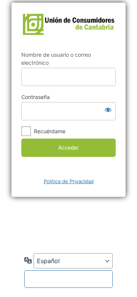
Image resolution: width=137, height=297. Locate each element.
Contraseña (35, 97)
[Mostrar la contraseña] (108, 109)
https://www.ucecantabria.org (68, 27)
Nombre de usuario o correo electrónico (56, 58)
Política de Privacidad (69, 181)
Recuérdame (49, 131)
